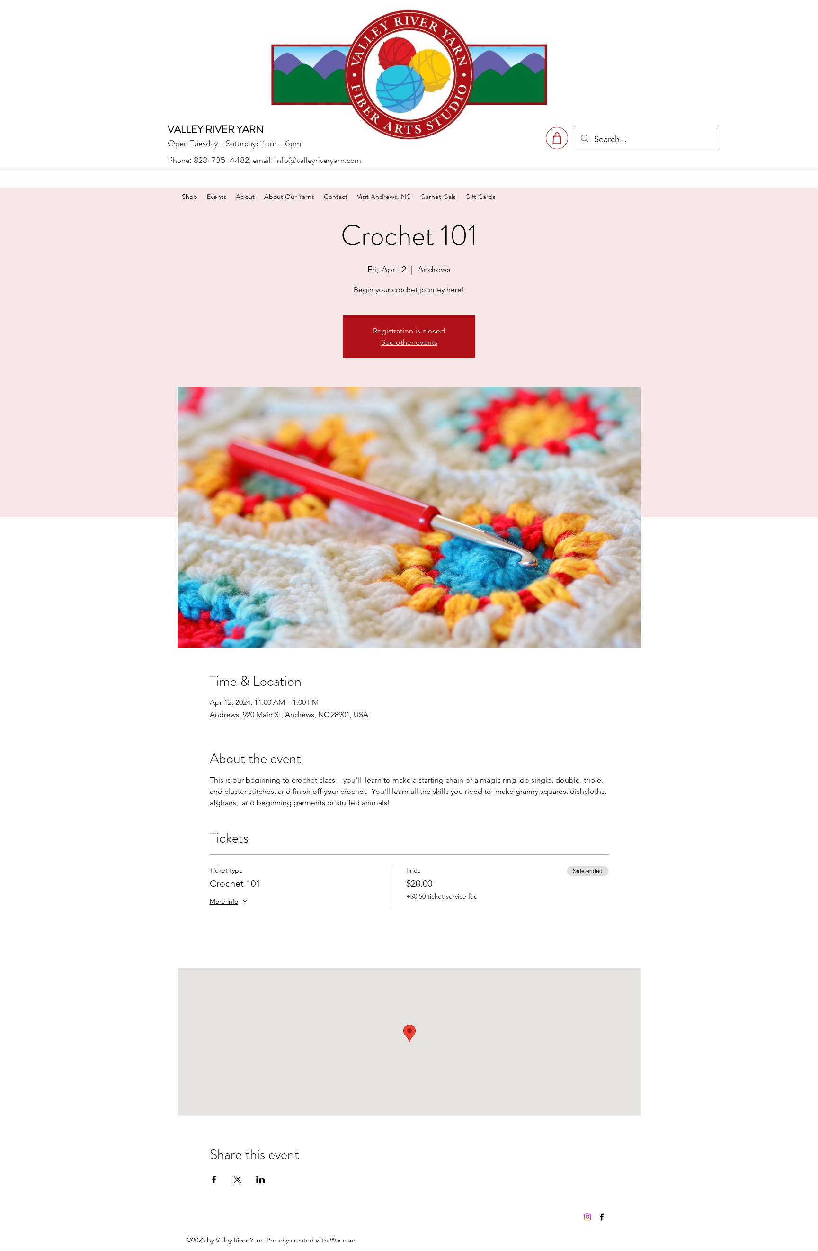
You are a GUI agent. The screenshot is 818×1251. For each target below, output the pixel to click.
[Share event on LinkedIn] (260, 1179)
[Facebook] (601, 1217)
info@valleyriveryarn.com (318, 160)
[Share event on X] (237, 1179)
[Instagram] (587, 1217)
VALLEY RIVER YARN (216, 129)
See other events (409, 342)
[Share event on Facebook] (214, 1179)
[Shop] (557, 138)
